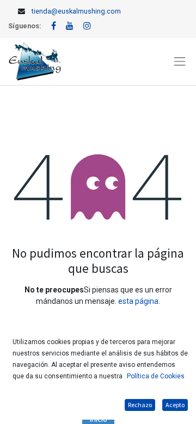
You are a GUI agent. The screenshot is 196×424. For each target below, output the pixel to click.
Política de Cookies (156, 376)
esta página (138, 301)
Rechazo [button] (140, 405)
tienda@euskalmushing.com (76, 11)
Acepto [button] (175, 405)
